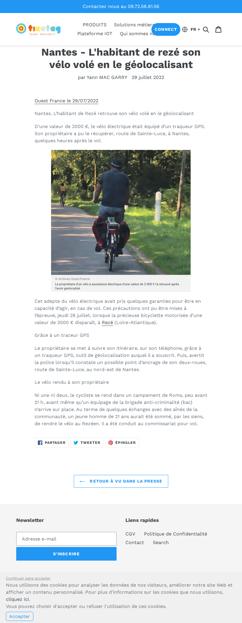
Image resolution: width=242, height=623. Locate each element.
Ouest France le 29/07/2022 (66, 100)
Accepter (19, 616)
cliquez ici (17, 599)
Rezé (107, 322)
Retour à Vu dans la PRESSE (125, 481)
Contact (134, 542)
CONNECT (166, 29)
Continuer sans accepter (28, 578)
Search (161, 542)
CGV (130, 534)
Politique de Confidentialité (175, 534)
